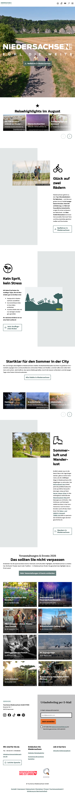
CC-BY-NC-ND (47, 184)
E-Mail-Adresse (50, 710)
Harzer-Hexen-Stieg (59, 493)
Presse (46, 789)
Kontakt (14, 789)
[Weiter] (69, 136)
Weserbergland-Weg (60, 498)
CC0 (49, 456)
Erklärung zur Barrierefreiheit (37, 791)
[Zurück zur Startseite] (6, 3)
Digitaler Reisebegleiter (36, 753)
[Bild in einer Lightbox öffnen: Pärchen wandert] (31, 444)
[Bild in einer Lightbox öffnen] (37, 52)
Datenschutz (30, 789)
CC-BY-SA (69, 685)
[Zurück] (63, 136)
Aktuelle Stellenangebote (61, 751)
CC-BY (35, 658)
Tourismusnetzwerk (56, 789)
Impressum (21, 789)
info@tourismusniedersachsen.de (12, 755)
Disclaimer (39, 789)
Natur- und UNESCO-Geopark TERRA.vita (60, 513)
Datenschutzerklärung (59, 727)
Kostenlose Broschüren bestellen (36, 757)
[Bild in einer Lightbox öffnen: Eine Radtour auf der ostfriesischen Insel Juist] (31, 173)
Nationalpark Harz (59, 484)
